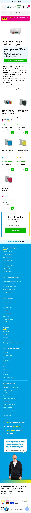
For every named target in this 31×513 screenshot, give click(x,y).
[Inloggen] (23, 7)
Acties (4, 363)
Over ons (5, 352)
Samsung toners (8, 319)
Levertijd (5, 393)
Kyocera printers (8, 260)
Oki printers (6, 268)
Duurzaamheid (7, 355)
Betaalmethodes (8, 390)
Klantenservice (7, 358)
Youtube (5, 337)
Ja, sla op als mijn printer (15, 60)
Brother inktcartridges (9, 284)
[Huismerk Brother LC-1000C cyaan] (8, 142)
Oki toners (6, 316)
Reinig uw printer (8, 413)
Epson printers (7, 257)
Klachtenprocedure (9, 404)
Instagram (6, 334)
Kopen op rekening (8, 340)
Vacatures (6, 361)
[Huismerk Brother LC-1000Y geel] (23, 142)
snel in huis (12, 87)
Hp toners (6, 310)
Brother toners (7, 305)
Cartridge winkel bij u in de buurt (12, 343)
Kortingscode (7, 415)
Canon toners (7, 308)
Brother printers (7, 252)
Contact (5, 375)
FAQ (4, 366)
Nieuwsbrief (6, 372)
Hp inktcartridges (8, 292)
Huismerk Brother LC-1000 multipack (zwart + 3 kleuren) (8, 111)
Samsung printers (8, 266)
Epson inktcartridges (9, 289)
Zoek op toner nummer (10, 302)
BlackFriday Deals (8, 378)
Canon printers (7, 254)
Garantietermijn (7, 407)
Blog (4, 369)
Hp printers (6, 263)
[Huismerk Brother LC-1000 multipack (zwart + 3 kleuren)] (8, 102)
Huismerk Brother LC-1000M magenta (7, 188)
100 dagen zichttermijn (10, 399)
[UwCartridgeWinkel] (11, 7)
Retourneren (6, 401)
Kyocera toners (7, 313)
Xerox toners (6, 322)
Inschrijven (15, 231)
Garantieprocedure (9, 410)
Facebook (6, 331)
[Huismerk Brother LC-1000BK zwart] (23, 102)
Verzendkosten (7, 396)
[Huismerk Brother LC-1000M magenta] (8, 179)
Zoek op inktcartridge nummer (12, 281)
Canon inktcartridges (9, 287)
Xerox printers (7, 271)
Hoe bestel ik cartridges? (10, 387)
